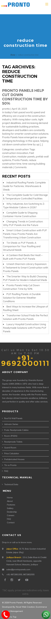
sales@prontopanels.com (18, 569)
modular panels (26, 156)
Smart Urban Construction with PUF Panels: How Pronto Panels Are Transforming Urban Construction (25, 234)
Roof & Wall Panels (13, 418)
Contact (10, 522)
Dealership (12, 512)
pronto (6, 108)
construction (22, 149)
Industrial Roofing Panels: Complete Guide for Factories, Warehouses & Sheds (24, 186)
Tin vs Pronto (10, 465)
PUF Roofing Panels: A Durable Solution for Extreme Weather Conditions (22, 298)
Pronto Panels (20, 160)
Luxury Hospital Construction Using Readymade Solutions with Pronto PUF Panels (24, 328)
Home (12, 54)
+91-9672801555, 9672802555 (20, 574)
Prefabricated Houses (14, 459)
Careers (10, 515)
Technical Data (11, 484)
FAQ (6, 471)
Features (11, 504)
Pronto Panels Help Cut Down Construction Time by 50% (25, 96)
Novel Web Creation (25, 607)
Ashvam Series (11, 424)
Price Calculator (11, 453)
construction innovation (15, 152)
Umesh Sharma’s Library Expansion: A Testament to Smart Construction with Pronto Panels (25, 267)
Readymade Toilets (13, 441)
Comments (20, 167)
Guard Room (10, 447)
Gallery (10, 508)
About (10, 501)
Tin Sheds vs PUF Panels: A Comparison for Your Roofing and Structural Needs (21, 246)
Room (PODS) (10, 436)
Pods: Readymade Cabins (16, 430)
